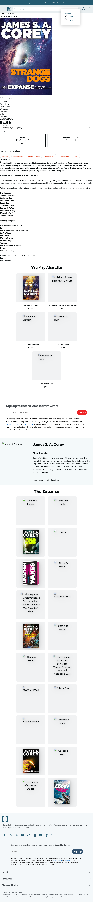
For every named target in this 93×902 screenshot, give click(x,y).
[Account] (83, 9)
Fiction (3, 255)
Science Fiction (14, 255)
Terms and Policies (10, 885)
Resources (7, 878)
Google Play (49, 156)
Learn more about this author (46, 480)
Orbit (2, 113)
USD (71, 16)
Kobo (76, 156)
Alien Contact (29, 255)
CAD (71, 20)
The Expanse (5, 260)
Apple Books (18, 156)
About (5, 872)
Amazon (5, 156)
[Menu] (4, 9)
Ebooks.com (64, 156)
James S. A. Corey (10, 98)
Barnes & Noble (34, 156)
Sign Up (82, 412)
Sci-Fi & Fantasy (7, 250)
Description (5, 159)
